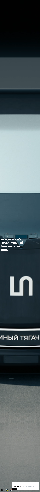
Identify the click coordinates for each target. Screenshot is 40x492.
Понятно (14, 488)
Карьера (2, 247)
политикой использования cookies (28, 486)
